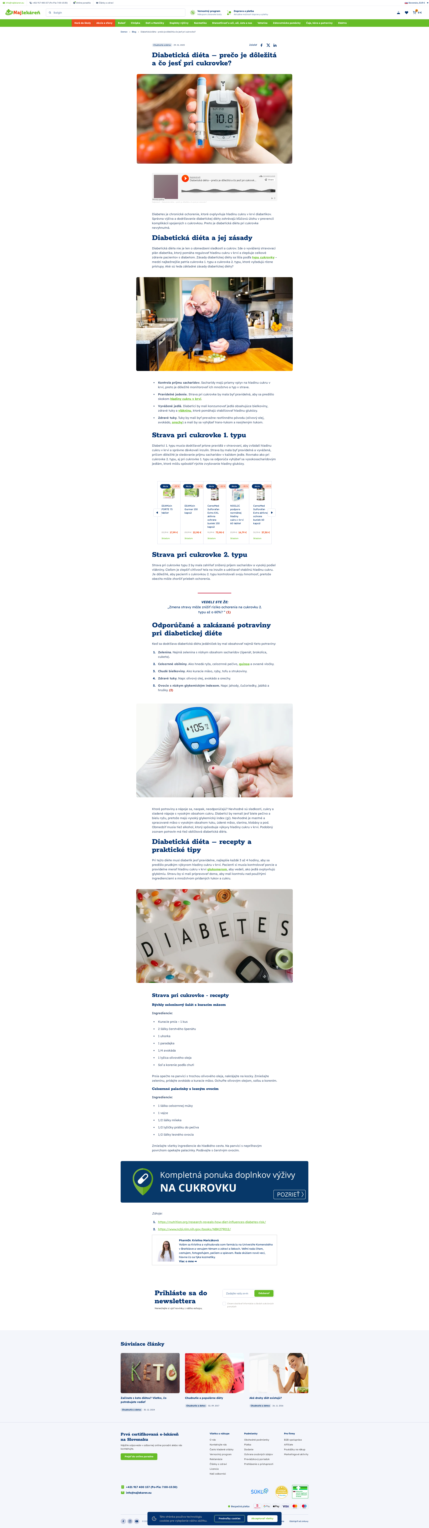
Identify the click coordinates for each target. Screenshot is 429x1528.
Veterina (262, 22)
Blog (134, 31)
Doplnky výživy (179, 22)
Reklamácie (216, 1459)
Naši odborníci (218, 1473)
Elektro (342, 22)
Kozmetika (200, 22)
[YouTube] (136, 1521)
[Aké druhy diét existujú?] (278, 1373)
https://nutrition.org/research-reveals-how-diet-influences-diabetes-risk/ (212, 1222)
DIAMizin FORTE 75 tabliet (167, 509)
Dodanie (248, 1449)
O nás (213, 1439)
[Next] (272, 513)
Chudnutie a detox (162, 45)
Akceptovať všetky (262, 1518)
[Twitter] (268, 45)
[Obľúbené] (406, 12)
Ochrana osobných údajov (258, 1454)
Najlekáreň (156, 202)
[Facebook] (262, 45)
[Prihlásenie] (398, 12)
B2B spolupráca (293, 1439)
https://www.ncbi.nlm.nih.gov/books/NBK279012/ (194, 1229)
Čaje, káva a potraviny (319, 22)
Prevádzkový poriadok (257, 1459)
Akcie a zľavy (104, 22)
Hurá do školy (82, 22)
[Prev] (157, 513)
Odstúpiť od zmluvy (298, 1521)
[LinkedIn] (275, 45)
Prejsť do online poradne (139, 1456)
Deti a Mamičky (155, 22)
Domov (124, 31)
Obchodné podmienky (256, 1439)
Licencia (214, 1468)
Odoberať (263, 1293)
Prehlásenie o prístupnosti (258, 1464)
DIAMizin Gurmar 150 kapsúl (191, 509)
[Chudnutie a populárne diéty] (214, 1373)
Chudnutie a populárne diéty (204, 1398)
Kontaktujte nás (218, 1444)
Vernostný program (221, 1454)
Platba (247, 1444)
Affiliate (288, 1444)
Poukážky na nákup (294, 1449)
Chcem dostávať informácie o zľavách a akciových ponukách (250, 1305)
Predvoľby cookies (229, 1518)
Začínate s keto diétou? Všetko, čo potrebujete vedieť (143, 1400)
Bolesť (121, 22)
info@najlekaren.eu (138, 1492)
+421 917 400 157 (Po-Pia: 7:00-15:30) (151, 1487)
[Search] (50, 12)
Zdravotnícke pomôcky (287, 22)
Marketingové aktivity (296, 1454)
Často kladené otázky (221, 1449)
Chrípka (135, 22)
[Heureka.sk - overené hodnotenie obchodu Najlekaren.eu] (281, 1492)
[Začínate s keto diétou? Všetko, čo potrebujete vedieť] (150, 1373)
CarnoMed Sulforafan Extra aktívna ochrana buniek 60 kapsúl (260, 514)
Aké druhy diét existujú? (265, 1398)
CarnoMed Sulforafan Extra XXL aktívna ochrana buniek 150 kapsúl (213, 516)
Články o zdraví (218, 1464)
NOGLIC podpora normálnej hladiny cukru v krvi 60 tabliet (237, 514)
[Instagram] (130, 1521)
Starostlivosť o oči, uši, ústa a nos (232, 22)
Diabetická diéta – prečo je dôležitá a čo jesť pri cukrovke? (184, 202)
